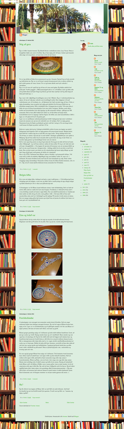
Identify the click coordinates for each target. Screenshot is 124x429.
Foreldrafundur (26, 317)
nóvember (87, 146)
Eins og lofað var (27, 215)
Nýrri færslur (23, 402)
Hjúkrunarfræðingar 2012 (99, 99)
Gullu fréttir (31, 9)
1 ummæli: (35, 169)
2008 (84, 195)
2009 (84, 192)
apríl (85, 162)
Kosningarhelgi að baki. (99, 125)
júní (85, 160)
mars (85, 165)
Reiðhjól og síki (99, 70)
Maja (96, 114)
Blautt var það (98, 62)
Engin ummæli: (36, 206)
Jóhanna (97, 97)
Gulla (91, 44)
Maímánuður (98, 80)
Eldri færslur (70, 402)
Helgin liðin (25, 174)
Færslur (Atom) (35, 406)
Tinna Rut (98, 107)
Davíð (96, 61)
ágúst (85, 154)
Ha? (21, 384)
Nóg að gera (25, 44)
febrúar (86, 168)
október (86, 149)
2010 (84, 190)
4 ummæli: (35, 379)
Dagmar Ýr (98, 132)
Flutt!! (96, 134)
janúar (86, 184)
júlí (85, 157)
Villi (96, 69)
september (87, 152)
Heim (47, 402)
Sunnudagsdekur (99, 90)
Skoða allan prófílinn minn (95, 46)
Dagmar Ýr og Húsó (99, 88)
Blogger (76, 416)
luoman (65, 416)
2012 (84, 144)
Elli (96, 122)
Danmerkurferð (98, 115)
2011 (84, 187)
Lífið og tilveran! (97, 78)
